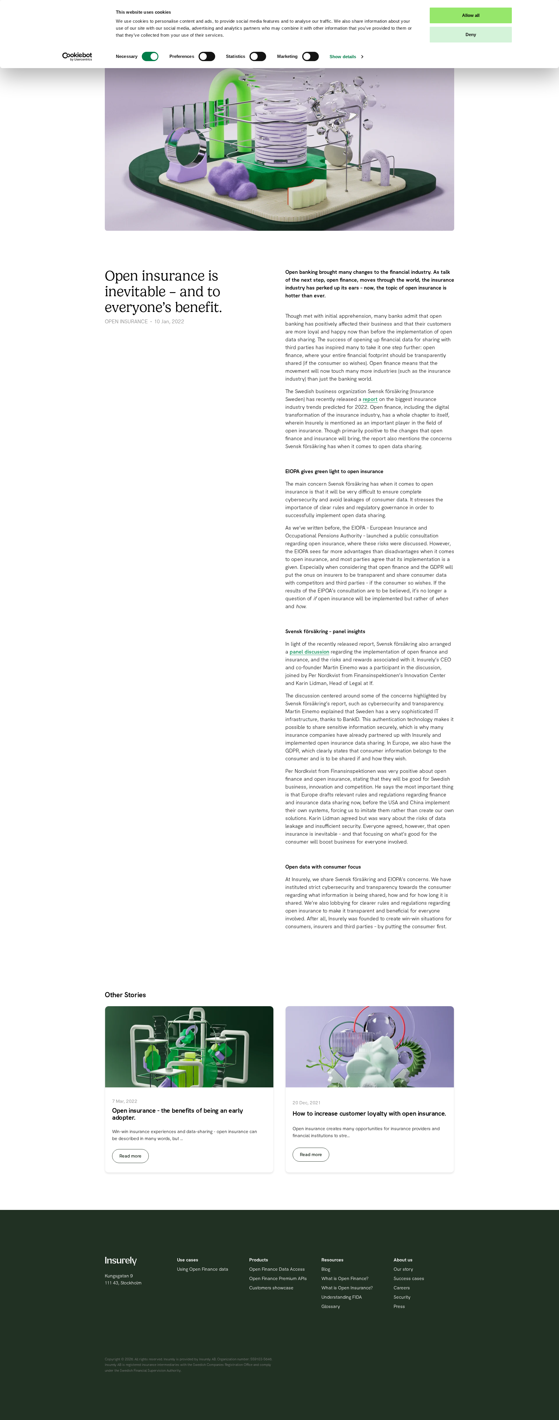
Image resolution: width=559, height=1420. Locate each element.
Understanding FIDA (341, 1297)
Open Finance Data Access (277, 1269)
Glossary (330, 1306)
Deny (471, 34)
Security (402, 1297)
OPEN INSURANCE (126, 321)
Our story (403, 1269)
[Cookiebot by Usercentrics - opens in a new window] (77, 56)
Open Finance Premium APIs (278, 1278)
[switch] (207, 56)
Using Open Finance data (202, 1269)
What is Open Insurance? (347, 1288)
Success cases (409, 1278)
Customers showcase (271, 1288)
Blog (325, 1269)
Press (399, 1306)
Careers (402, 1288)
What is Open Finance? (344, 1278)
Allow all (471, 15)
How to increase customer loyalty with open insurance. (369, 1113)
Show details (343, 56)
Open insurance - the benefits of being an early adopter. (177, 1114)
